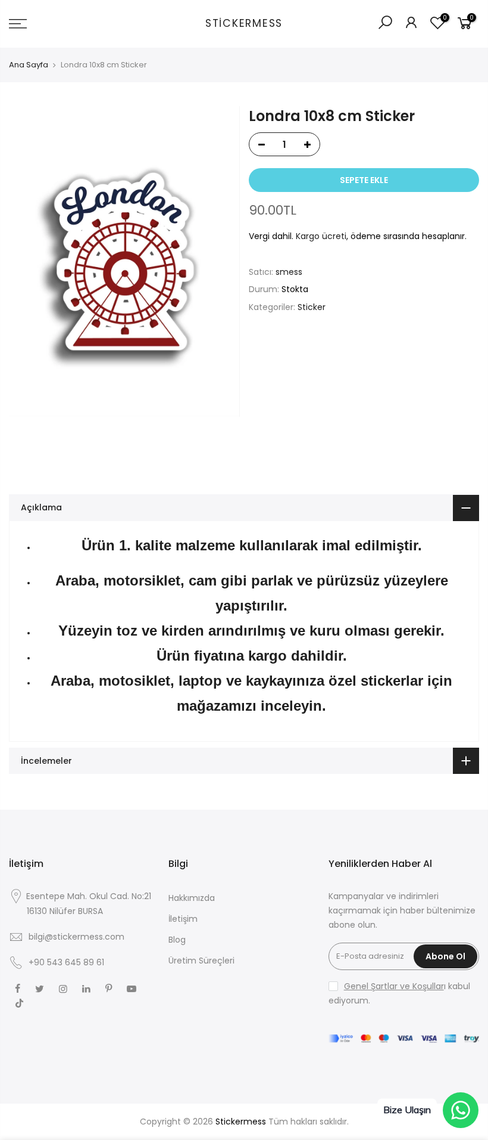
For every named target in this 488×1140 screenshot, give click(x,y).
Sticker (312, 307)
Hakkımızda (191, 898)
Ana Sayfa (28, 65)
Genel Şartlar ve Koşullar (394, 986)
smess (289, 272)
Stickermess (244, 23)
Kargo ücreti (321, 236)
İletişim (183, 919)
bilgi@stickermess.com (76, 937)
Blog (177, 940)
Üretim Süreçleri (201, 960)
